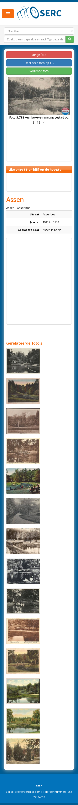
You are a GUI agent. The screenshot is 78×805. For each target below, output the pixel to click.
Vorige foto (39, 55)
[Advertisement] (39, 279)
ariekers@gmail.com (27, 792)
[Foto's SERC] (39, 13)
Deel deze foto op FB (39, 63)
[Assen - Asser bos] (23, 361)
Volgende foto (39, 71)
